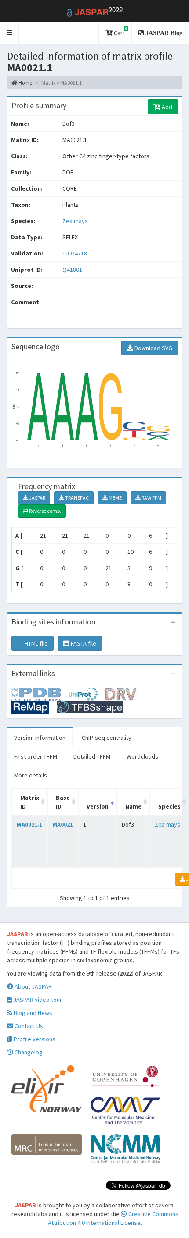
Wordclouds (142, 756)
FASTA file (82, 643)
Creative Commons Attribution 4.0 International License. (113, 1218)
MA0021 (62, 824)
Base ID (63, 802)
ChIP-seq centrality (106, 737)
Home (25, 82)
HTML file (35, 643)
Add (166, 107)
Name (133, 806)
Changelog (28, 1052)
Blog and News (32, 1013)
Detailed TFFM (91, 756)
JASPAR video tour (37, 1000)
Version (98, 806)
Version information (39, 737)
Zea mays (75, 221)
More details (30, 775)
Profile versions (33, 1039)
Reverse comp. (44, 510)
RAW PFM (151, 497)
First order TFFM (35, 756)
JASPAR (36, 497)
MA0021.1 (29, 824)
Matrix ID (29, 802)
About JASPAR (32, 986)
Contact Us (28, 1026)
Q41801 (73, 269)
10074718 (74, 253)
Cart (120, 31)
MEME (115, 497)
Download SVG (152, 348)
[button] (9, 33)
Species (169, 806)
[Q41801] (40, 693)
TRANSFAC (76, 497)
